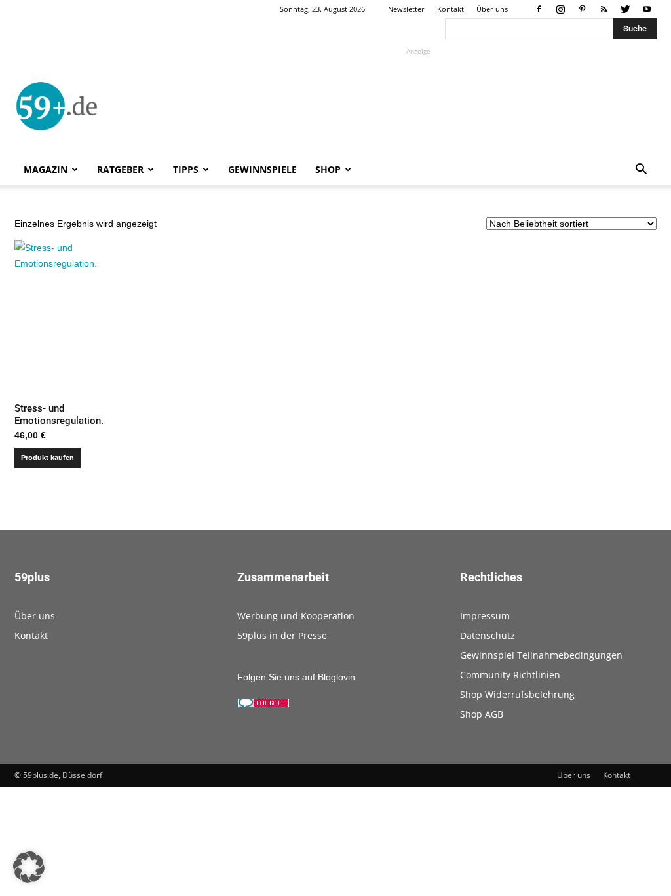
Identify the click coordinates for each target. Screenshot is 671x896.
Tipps (186, 169)
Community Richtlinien (510, 675)
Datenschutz (487, 635)
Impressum (485, 616)
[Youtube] (647, 9)
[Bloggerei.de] (263, 704)
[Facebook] (538, 9)
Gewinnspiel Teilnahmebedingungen (541, 655)
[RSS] (603, 9)
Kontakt (450, 9)
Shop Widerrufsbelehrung (517, 694)
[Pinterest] (582, 9)
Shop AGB (481, 714)
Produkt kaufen (47, 457)
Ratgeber (120, 169)
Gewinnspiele (262, 169)
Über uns (492, 9)
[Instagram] (560, 9)
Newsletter (406, 9)
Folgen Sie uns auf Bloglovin (296, 677)
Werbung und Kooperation (296, 616)
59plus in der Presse (282, 635)
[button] (641, 171)
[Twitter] (625, 9)
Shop (328, 169)
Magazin (45, 169)
